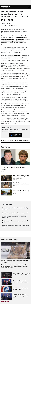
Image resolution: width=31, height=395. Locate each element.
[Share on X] (2, 20)
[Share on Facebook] (5, 20)
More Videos (4, 301)
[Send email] (12, 20)
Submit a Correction (8, 140)
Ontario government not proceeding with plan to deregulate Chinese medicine (14, 14)
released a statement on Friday (16, 55)
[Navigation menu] (29, 7)
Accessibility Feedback (22, 140)
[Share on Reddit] (8, 20)
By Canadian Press (6, 23)
